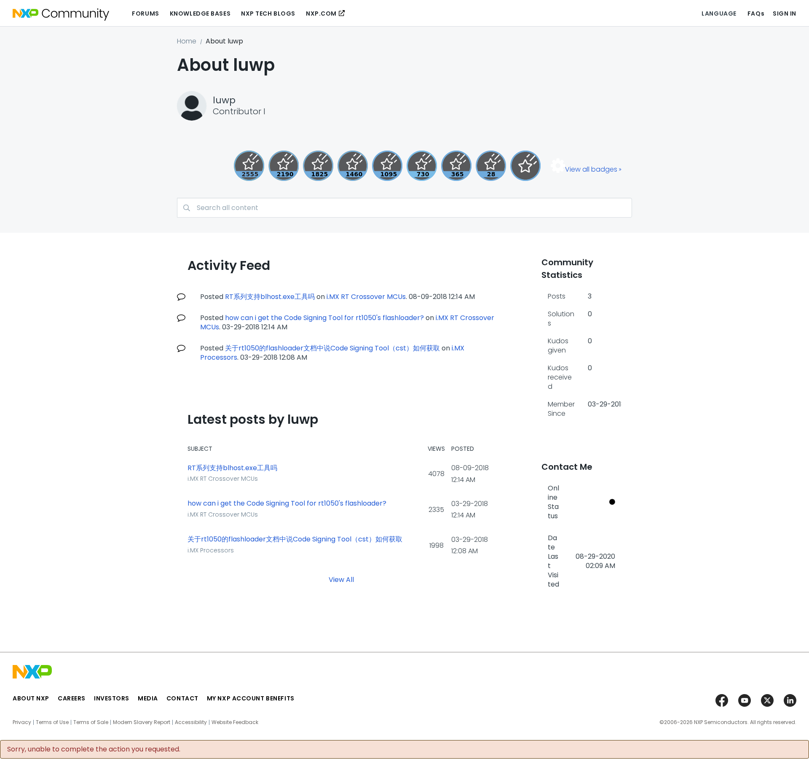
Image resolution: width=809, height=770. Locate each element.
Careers (72, 698)
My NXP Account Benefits (251, 698)
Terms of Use (52, 722)
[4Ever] (353, 166)
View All (341, 579)
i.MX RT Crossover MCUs (366, 297)
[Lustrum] (318, 166)
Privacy (22, 722)
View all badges (591, 169)
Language (719, 13)
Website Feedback (235, 722)
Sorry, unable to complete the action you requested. (93, 749)
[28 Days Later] (491, 166)
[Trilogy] (387, 166)
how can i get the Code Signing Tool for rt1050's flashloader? (324, 318)
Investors (111, 698)
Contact (182, 698)
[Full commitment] (422, 166)
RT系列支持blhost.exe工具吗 (270, 297)
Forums (145, 13)
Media (148, 698)
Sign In (784, 13)
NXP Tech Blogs (268, 13)
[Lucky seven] (249, 166)
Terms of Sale (90, 722)
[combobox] (404, 208)
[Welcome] (525, 166)
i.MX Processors (211, 550)
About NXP (31, 698)
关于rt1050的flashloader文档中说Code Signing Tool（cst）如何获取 (332, 348)
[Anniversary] (456, 166)
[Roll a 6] (283, 166)
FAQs (755, 13)
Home (186, 41)
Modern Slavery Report (141, 722)
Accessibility (191, 722)
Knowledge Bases (200, 13)
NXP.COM (321, 13)
